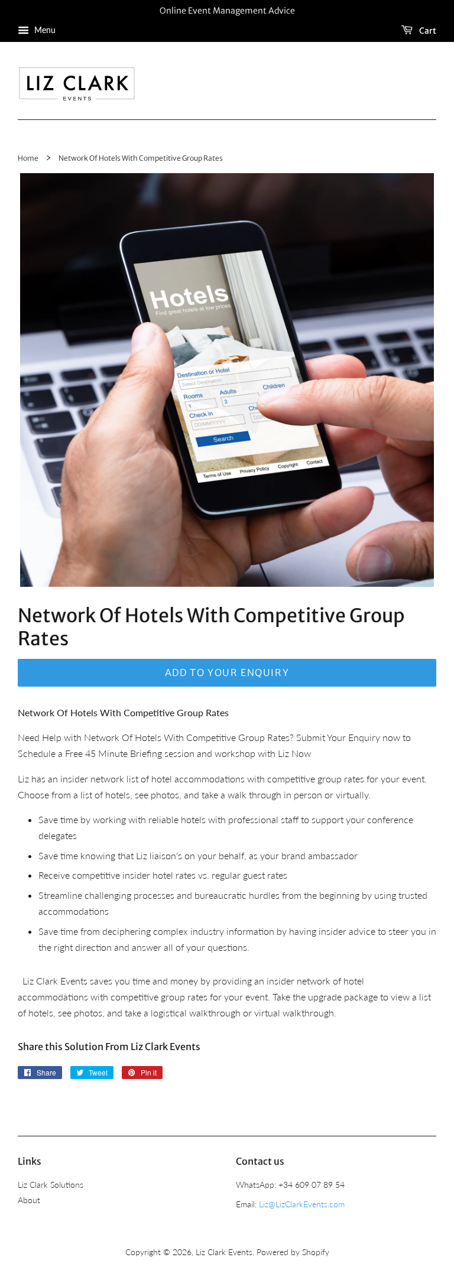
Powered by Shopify (293, 1252)
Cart (426, 30)
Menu (44, 30)
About (29, 1200)
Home (28, 158)
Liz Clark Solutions (50, 1185)
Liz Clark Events (224, 1252)
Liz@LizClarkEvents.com (302, 1204)
